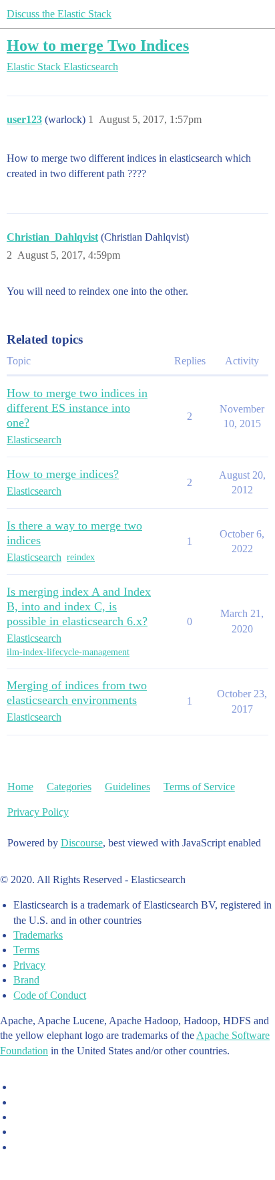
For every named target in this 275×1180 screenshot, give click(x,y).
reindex (81, 557)
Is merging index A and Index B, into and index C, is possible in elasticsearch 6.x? (79, 606)
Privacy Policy (38, 812)
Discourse (82, 842)
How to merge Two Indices (98, 45)
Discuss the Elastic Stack (59, 13)
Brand (26, 979)
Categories (69, 786)
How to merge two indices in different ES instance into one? (77, 407)
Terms (26, 949)
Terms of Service (199, 786)
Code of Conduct (49, 995)
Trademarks (38, 935)
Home (20, 786)
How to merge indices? (63, 474)
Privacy (29, 965)
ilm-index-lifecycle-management (68, 652)
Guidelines (127, 786)
